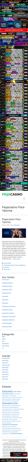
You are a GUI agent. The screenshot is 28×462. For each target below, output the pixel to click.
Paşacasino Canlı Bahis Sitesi (17, 397)
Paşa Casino (5, 279)
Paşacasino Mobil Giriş (8, 319)
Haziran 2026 (5, 358)
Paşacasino (5, 296)
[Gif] (14, 81)
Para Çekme (5, 343)
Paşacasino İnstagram (8, 313)
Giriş (3, 341)
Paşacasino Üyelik (7, 326)
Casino (4, 339)
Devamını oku (16, 258)
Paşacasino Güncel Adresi (13, 407)
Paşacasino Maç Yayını (16, 414)
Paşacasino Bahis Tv (5, 395)
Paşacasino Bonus (7, 323)
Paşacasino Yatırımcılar (16, 428)
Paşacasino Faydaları (15, 400)
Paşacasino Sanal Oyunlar (16, 421)
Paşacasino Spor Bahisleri (10, 424)
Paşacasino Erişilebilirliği (6, 400)
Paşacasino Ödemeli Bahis (6, 431)
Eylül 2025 (5, 362)
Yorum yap (7, 269)
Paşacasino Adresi (7, 289)
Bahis (3, 336)
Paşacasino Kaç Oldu (5, 412)
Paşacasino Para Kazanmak (17, 417)
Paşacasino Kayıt (16, 410)
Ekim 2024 (5, 376)
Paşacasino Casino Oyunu (15, 399)
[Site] (14, 50)
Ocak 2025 (5, 369)
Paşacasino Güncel (7, 286)
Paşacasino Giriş (6, 293)
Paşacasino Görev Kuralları (16, 405)
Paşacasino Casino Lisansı (11, 265)
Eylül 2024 (5, 379)
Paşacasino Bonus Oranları (6, 397)
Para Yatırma (7, 263)
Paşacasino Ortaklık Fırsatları (7, 417)
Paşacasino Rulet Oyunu (13, 419)
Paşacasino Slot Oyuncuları (6, 422)
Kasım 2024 (5, 374)
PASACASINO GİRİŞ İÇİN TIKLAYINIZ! (14, 30)
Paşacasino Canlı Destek (8, 316)
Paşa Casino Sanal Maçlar (6, 421)
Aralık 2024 (5, 372)
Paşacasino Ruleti (5, 419)
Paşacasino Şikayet (7, 282)
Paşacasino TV (13, 426)
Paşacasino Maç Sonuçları (6, 414)
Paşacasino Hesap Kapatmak (7, 410)
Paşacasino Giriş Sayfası (8, 306)
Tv (2, 348)
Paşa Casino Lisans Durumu (15, 412)
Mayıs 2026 (5, 360)
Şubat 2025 (5, 367)
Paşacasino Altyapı (7, 309)
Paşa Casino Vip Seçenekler (7, 428)
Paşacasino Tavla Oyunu (6, 426)
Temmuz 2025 (6, 365)
